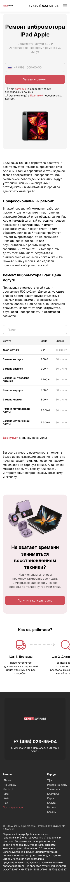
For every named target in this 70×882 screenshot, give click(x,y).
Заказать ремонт (35, 79)
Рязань (51, 807)
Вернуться (10, 437)
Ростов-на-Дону (57, 784)
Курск (51, 798)
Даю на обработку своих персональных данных (28, 90)
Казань (51, 811)
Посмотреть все (13, 807)
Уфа (49, 780)
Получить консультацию (35, 600)
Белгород (53, 793)
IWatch (7, 798)
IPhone (7, 780)
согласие (20, 88)
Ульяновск (53, 789)
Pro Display (9, 784)
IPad (5, 802)
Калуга (51, 802)
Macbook (8, 789)
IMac (6, 793)
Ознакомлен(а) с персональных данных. (33, 97)
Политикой (36, 95)
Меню (65, 6)
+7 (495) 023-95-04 (44, 6)
